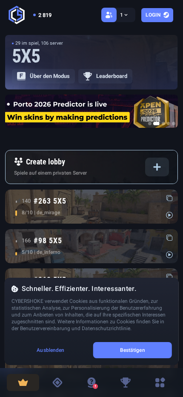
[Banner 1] (150, 123)
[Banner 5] (173, 123)
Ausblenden (50, 350)
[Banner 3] (163, 123)
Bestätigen (132, 350)
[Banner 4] (168, 123)
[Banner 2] (156, 123)
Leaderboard (111, 76)
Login (153, 15)
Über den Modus (50, 76)
